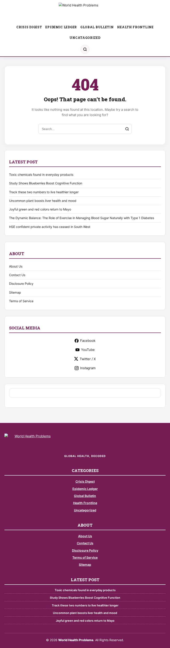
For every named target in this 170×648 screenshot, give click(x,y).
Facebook (87, 340)
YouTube (88, 350)
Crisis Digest (29, 27)
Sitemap (15, 292)
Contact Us (17, 275)
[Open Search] (85, 49)
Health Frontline (135, 27)
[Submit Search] (127, 129)
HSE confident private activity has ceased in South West (49, 227)
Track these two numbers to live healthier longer (44, 192)
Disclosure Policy (21, 283)
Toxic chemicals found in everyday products (41, 174)
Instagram (88, 368)
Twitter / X (88, 359)
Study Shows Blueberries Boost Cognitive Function (45, 183)
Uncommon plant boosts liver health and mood (42, 201)
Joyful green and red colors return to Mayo (40, 209)
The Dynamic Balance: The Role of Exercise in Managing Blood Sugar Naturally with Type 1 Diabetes (81, 218)
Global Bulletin (97, 27)
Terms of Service (21, 301)
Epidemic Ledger (61, 27)
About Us (15, 266)
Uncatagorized (85, 38)
